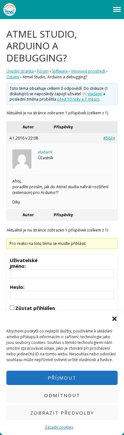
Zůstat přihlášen (35, 308)
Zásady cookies (59, 427)
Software (60, 71)
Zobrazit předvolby (62, 413)
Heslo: (17, 287)
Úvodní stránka (20, 71)
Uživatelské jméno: (24, 263)
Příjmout (62, 377)
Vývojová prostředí (88, 71)
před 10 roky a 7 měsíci (78, 99)
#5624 (109, 138)
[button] (114, 319)
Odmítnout (62, 395)
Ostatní (12, 77)
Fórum (43, 71)
